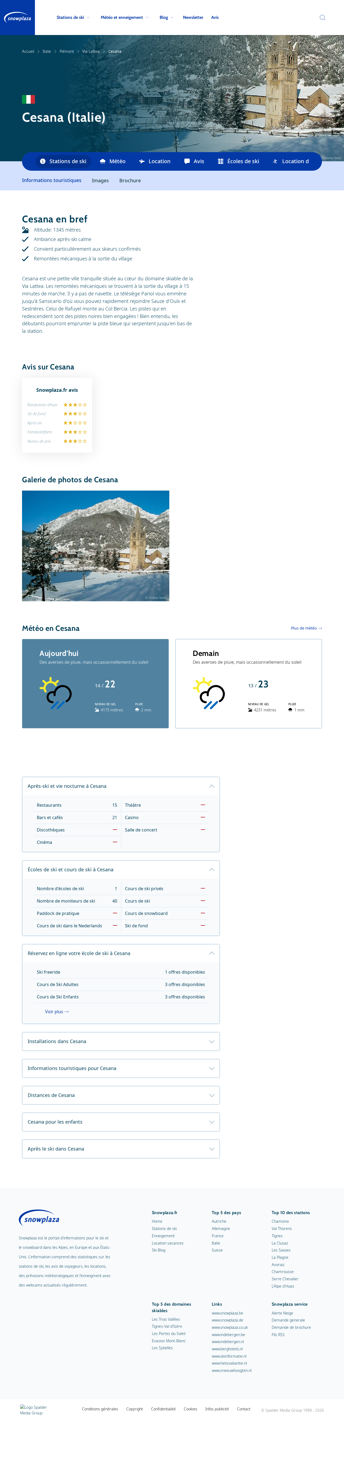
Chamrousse (283, 1271)
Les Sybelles (162, 1347)
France (218, 1235)
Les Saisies (281, 1250)
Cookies (190, 1408)
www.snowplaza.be (227, 1313)
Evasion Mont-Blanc (169, 1340)
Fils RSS (278, 1334)
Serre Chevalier (285, 1278)
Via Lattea (91, 51)
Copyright (134, 1408)
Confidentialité (163, 1408)
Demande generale (288, 1320)
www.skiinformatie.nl (229, 1356)
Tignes (277, 1235)
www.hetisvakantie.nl (229, 1363)
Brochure (130, 180)
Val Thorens (282, 1228)
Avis (215, 17)
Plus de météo (304, 628)
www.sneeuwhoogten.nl (232, 1370)
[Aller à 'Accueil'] (17, 17)
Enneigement (163, 1235)
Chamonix (280, 1221)
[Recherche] (321, 17)
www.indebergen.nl (228, 1341)
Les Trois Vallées (166, 1319)
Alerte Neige (282, 1313)
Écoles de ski (243, 161)
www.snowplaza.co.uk (230, 1327)
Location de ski (301, 161)
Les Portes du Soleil (168, 1333)
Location (160, 161)
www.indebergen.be (228, 1334)
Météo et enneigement (122, 17)
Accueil (28, 51)
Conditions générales (100, 1408)
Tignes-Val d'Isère (167, 1326)
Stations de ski (70, 17)
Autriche (219, 1221)
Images (100, 180)
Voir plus (54, 1012)
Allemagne (221, 1228)
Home (157, 1221)
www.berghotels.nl (227, 1348)
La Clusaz (280, 1243)
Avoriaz (278, 1264)
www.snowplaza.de (227, 1320)
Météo (117, 161)
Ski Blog (158, 1250)
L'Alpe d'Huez (283, 1286)
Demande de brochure (291, 1327)
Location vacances (168, 1243)
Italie (47, 51)
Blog (164, 17)
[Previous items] (28, 161)
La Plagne (280, 1257)
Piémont (67, 51)
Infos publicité (217, 1408)
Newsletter (193, 17)
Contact (243, 1408)
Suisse (217, 1250)
